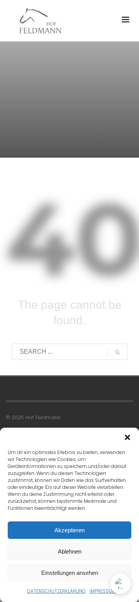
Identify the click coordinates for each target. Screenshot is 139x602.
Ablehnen (69, 551)
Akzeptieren (69, 530)
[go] (117, 352)
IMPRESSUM (103, 591)
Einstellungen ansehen (69, 572)
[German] (120, 583)
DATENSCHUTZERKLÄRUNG (56, 591)
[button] (127, 437)
